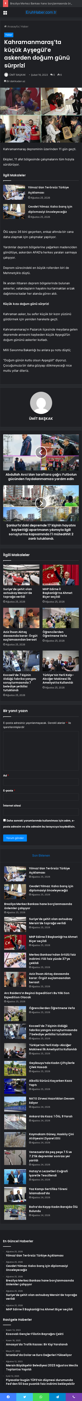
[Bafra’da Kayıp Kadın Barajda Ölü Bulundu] (15, 1212)
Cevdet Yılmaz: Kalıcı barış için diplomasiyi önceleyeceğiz (51, 888)
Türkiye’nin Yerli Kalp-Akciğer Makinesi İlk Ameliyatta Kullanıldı (58, 679)
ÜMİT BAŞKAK (17, 74)
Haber (24, 26)
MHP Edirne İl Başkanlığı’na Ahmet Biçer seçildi (57, 593)
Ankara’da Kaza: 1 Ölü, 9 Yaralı (50, 1116)
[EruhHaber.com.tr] (41, 12)
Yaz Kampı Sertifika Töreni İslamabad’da (48, 1191)
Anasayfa (13, 26)
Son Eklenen (41, 855)
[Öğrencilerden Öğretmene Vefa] (61, 618)
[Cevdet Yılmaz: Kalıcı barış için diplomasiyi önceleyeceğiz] (14, 211)
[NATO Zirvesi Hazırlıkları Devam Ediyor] (15, 1104)
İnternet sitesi (12, 805)
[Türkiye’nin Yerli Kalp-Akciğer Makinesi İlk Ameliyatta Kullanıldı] (61, 661)
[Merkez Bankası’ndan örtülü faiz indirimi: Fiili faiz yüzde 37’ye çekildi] (15, 960)
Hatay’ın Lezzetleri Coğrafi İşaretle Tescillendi (48, 1173)
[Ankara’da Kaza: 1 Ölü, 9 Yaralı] (15, 1121)
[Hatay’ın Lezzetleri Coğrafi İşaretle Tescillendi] (15, 1176)
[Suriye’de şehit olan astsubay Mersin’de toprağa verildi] (21, 575)
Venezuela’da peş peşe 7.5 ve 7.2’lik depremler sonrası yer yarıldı (50, 1156)
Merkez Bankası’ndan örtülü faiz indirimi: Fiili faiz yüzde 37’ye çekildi (52, 959)
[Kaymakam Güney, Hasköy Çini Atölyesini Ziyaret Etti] (15, 1139)
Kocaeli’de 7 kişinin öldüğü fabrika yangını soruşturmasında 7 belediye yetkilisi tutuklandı (19, 682)
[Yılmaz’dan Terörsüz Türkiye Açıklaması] (14, 192)
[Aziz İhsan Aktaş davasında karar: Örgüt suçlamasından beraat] (21, 618)
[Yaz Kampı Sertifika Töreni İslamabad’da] (15, 1194)
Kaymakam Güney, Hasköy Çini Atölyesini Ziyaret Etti (51, 1136)
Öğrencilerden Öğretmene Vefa (55, 634)
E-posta (9, 790)
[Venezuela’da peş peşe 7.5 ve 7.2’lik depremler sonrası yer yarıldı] (15, 1157)
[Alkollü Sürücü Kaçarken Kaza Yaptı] (15, 1086)
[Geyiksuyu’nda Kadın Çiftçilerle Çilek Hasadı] (15, 1068)
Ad (6, 775)
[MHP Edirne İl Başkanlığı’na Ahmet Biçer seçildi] (61, 575)
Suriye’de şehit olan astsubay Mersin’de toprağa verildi (17, 593)
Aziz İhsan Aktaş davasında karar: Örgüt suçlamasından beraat (20, 636)
